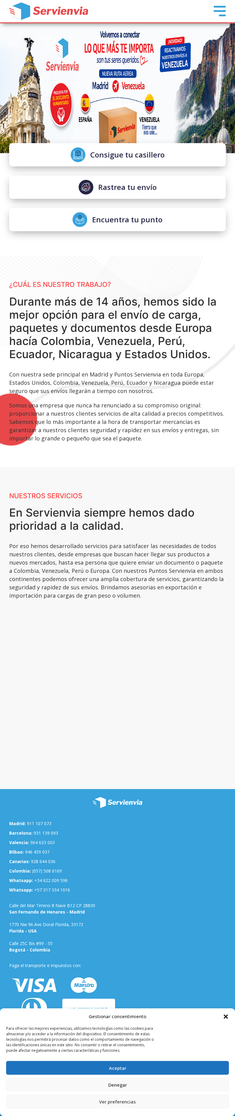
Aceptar (117, 1068)
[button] (226, 1016)
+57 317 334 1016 (39, 890)
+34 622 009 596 (38, 880)
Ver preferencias (117, 1102)
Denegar (117, 1085)
